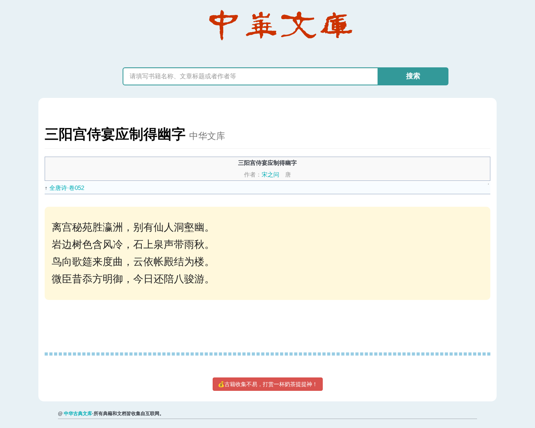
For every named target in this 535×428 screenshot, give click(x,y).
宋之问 (270, 174)
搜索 (413, 76)
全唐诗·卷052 (66, 187)
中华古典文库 (78, 413)
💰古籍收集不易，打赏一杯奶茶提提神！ (268, 384)
